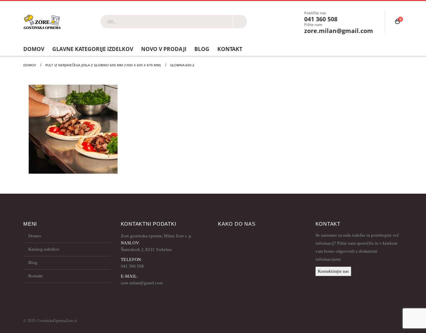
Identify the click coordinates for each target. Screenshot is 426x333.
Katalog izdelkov (44, 249)
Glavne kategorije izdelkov (92, 49)
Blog (201, 49)
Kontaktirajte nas (333, 271)
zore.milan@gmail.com (142, 282)
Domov (33, 49)
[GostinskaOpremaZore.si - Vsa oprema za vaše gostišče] (42, 21)
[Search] (240, 21)
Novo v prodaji (163, 49)
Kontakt (229, 49)
